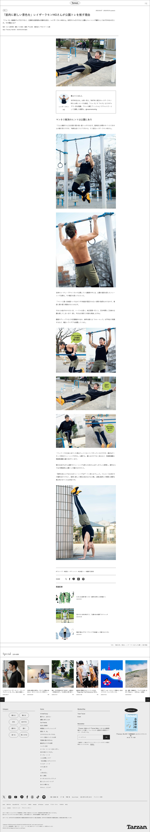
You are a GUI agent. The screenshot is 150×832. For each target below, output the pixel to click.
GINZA (29, 804)
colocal (47, 804)
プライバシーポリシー (26, 808)
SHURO (9, 808)
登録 (106, 737)
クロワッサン (23, 804)
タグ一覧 (62, 797)
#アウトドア (59, 571)
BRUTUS (9, 804)
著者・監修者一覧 (54, 797)
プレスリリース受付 (98, 797)
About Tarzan (75, 797)
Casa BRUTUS (15, 804)
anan (4, 804)
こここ (4, 808)
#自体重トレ (81, 571)
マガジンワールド (16, 808)
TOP (112, 645)
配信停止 (92, 744)
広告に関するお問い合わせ (86, 797)
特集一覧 (68, 797)
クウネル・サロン (54, 804)
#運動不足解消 (90, 571)
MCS (66, 804)
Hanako (35, 804)
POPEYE (62, 804)
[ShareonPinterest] (83, 579)
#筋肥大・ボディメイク (70, 571)
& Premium (40, 804)
